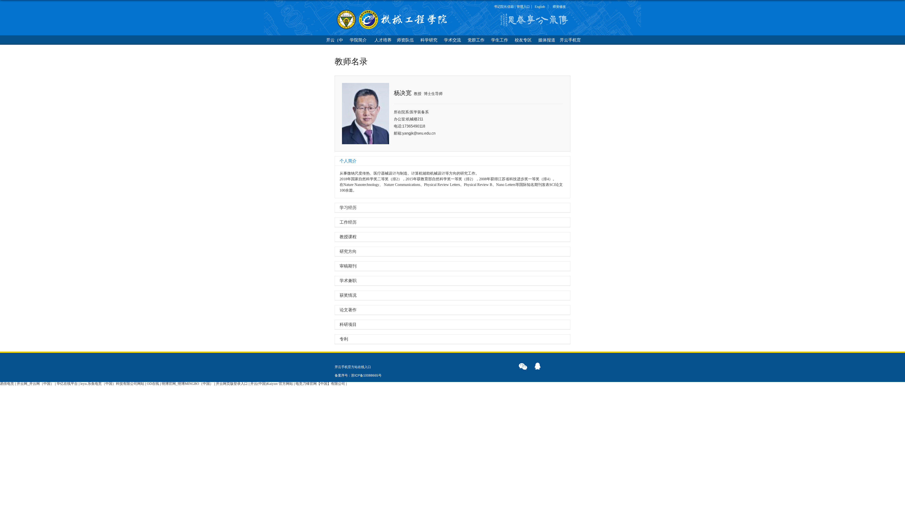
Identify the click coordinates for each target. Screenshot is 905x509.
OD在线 (153, 384)
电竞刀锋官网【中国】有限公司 (320, 384)
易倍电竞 (7, 384)
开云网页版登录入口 (232, 384)
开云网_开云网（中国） (35, 384)
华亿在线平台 (67, 384)
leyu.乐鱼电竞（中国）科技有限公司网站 (112, 384)
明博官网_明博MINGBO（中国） (187, 384)
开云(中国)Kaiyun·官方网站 (271, 384)
